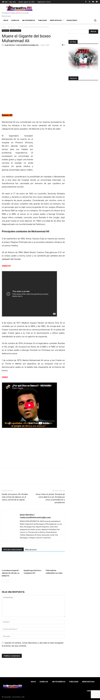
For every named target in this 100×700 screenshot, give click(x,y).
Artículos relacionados (12, 550)
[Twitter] (89, 1)
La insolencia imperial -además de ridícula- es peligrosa (10, 573)
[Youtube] (96, 1)
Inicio (4, 27)
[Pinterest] (16, 51)
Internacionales (15, 30)
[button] (95, 20)
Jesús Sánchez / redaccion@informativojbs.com (22, 45)
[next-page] (7, 581)
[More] (40, 51)
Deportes (11, 27)
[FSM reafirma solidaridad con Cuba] (55, 561)
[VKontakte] (93, 1)
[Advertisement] (83, 97)
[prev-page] (3, 581)
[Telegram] (28, 51)
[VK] (34, 51)
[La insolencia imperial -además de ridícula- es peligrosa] (11, 561)
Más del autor (31, 550)
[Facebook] (85, 1)
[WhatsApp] (22, 51)
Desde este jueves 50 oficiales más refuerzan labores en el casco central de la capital (15, 497)
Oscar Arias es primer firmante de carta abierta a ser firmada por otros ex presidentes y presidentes (50, 498)
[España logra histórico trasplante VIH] (33, 561)
